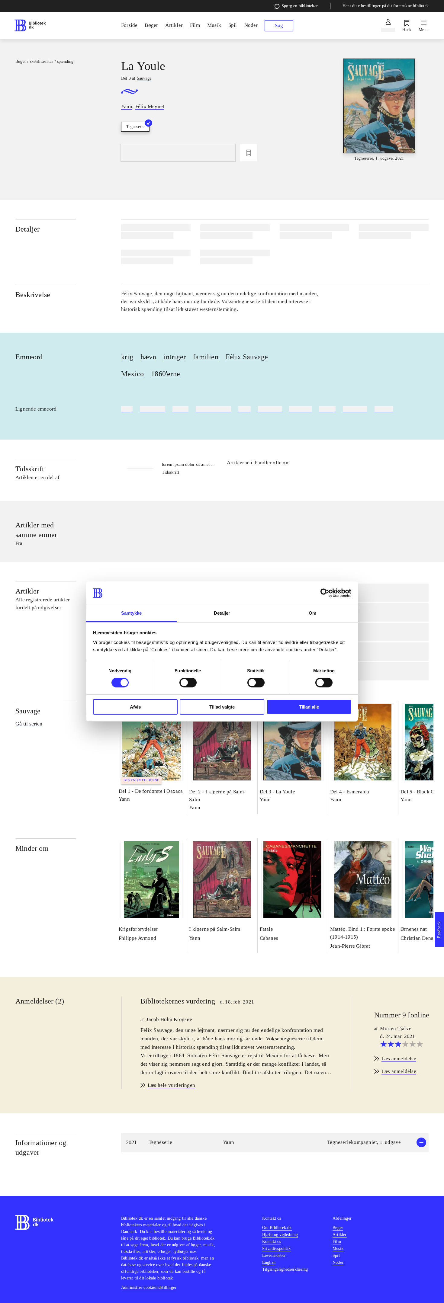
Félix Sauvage (247, 357)
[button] (275, 1142)
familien (205, 357)
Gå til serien (28, 724)
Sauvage (27, 711)
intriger (175, 357)
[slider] (379, 110)
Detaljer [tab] (222, 613)
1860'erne (165, 374)
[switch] (188, 682)
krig (127, 357)
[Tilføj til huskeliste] (248, 152)
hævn (148, 357)
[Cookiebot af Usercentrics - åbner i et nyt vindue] (324, 592)
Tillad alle (309, 706)
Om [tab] (312, 613)
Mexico (132, 374)
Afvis (135, 706)
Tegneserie (135, 126)
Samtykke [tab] (131, 613)
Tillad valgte (222, 706)
